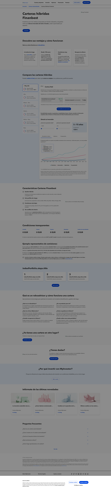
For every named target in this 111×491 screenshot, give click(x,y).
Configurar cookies (78, 485)
